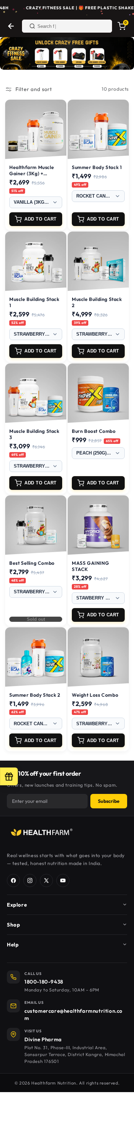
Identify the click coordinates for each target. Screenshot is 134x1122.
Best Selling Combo (32, 563)
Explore (17, 904)
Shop (13, 924)
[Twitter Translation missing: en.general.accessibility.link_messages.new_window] (46, 880)
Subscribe (109, 801)
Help (13, 944)
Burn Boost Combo (94, 431)
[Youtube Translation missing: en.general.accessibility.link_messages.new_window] (62, 880)
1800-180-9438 (43, 981)
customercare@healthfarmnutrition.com (73, 1014)
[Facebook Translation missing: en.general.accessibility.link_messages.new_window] (13, 880)
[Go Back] (11, 26)
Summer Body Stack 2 (34, 695)
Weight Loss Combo (95, 695)
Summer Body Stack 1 (97, 167)
